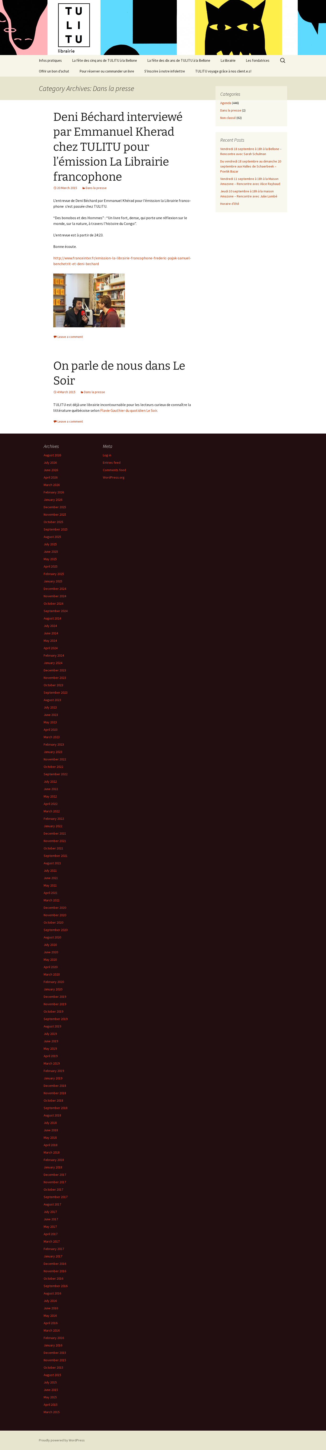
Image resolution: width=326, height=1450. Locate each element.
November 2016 (55, 1271)
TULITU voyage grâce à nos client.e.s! (223, 71)
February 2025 (54, 574)
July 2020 (50, 944)
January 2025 (53, 581)
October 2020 (53, 922)
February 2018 (54, 1160)
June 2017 (51, 1219)
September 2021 (56, 855)
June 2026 (51, 470)
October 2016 (53, 1278)
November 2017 (55, 1182)
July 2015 (50, 1382)
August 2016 (52, 1293)
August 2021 (52, 863)
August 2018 (52, 1115)
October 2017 (53, 1189)
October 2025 (53, 522)
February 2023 (54, 744)
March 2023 (52, 737)
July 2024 (50, 626)
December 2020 (55, 907)
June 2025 (51, 551)
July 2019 (50, 1034)
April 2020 (51, 967)
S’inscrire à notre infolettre (164, 71)
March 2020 (52, 974)
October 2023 (53, 685)
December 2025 (55, 507)
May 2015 (50, 1397)
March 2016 (52, 1330)
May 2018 (50, 1137)
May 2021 (50, 885)
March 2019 (52, 1063)
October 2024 (53, 603)
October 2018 (53, 1100)
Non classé (228, 118)
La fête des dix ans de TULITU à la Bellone (178, 60)
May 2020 (50, 959)
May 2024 (50, 640)
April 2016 (51, 1323)
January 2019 (53, 1078)
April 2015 (51, 1404)
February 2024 (54, 655)
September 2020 (56, 930)
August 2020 (52, 937)
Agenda (225, 103)
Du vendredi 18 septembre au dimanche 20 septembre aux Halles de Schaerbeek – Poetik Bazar (250, 166)
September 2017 (56, 1197)
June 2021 (51, 878)
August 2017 (52, 1204)
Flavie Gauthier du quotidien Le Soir (128, 410)
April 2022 (51, 804)
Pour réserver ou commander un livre (106, 71)
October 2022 (53, 766)
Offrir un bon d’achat (54, 71)
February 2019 (54, 1071)
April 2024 (51, 648)
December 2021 (55, 833)
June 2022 (51, 789)
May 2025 (50, 559)
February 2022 (54, 818)
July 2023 (50, 707)
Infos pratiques (50, 60)
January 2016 (53, 1345)
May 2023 (50, 722)
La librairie (228, 60)
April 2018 (51, 1145)
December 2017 (55, 1174)
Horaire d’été (229, 203)
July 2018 (50, 1123)
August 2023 (52, 700)
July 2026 (50, 462)
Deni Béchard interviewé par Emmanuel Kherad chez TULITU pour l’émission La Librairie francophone (118, 147)
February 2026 (54, 492)
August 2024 (52, 618)
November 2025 (55, 514)
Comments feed (114, 470)
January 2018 (53, 1167)
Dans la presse (96, 188)
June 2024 (51, 633)
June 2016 (51, 1308)
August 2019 (52, 1026)
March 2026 (52, 485)
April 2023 (51, 729)
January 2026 (53, 499)
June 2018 (51, 1130)
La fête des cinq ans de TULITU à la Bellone (104, 60)
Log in (107, 455)
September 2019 (56, 1019)
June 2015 (51, 1390)
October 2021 (53, 848)
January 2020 (53, 989)
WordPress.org (114, 477)
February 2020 (54, 982)
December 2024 (55, 588)
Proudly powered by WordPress (62, 1440)
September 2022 (56, 774)
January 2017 (53, 1256)
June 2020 (51, 952)
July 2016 (50, 1301)
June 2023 (51, 715)
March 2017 (52, 1241)
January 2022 (53, 826)
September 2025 (56, 529)
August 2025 (52, 537)
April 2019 (51, 1056)
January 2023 (53, 752)
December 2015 (55, 1352)
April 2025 (51, 566)
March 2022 (52, 811)
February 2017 (54, 1249)
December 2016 (55, 1263)
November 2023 (55, 677)
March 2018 (52, 1152)
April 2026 (51, 477)
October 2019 (53, 1011)
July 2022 (50, 781)
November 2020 (55, 915)
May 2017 (50, 1226)
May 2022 (50, 796)
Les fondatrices (257, 60)
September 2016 (56, 1286)
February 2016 (54, 1338)
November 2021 (55, 841)
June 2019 (51, 1041)
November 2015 (55, 1360)
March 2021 (52, 900)
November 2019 (55, 1004)
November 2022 (55, 759)
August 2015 (52, 1375)
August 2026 (52, 455)
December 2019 (55, 996)
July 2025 (50, 544)
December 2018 (55, 1085)
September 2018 (56, 1108)
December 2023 (55, 670)
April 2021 (51, 893)
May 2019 (50, 1048)
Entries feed (112, 462)
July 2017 (50, 1212)
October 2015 (53, 1367)
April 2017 (51, 1234)
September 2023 (56, 692)
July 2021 (50, 870)
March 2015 (52, 1412)
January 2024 (53, 663)
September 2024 (56, 611)
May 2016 (50, 1315)
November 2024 (55, 596)
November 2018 (55, 1093)
